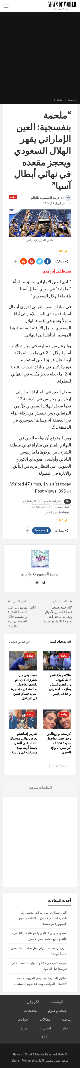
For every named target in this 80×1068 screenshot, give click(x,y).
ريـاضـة (66, 1019)
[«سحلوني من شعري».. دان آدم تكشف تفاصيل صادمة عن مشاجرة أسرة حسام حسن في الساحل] (23, 660)
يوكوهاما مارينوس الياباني (57, 512)
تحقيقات (30, 1010)
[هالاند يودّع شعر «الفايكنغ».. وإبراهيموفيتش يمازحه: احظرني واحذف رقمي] (57, 660)
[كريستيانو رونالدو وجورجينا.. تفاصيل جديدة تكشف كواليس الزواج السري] (57, 719)
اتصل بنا (44, 1028)
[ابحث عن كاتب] (40, 559)
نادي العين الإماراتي (41, 507)
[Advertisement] (40, 55)
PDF (45, 1037)
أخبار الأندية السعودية (51, 501)
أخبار (66, 1028)
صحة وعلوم (57, 1010)
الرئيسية (56, 1001)
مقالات (44, 1019)
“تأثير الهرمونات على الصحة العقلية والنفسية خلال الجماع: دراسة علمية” (22, 616)
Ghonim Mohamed (23, 1060)
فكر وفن (33, 1001)
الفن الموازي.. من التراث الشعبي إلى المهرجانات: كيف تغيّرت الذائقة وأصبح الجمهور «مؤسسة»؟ (43, 918)
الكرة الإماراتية (29, 501)
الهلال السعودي (62, 507)
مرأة (24, 1028)
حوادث (30, 655)
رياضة (13, 197)
